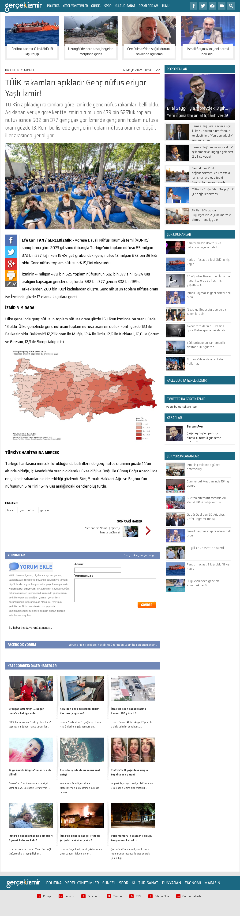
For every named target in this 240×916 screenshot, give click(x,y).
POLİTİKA (53, 6)
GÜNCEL (96, 6)
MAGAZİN (212, 883)
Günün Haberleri (192, 896)
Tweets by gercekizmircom (181, 406)
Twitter (117, 896)
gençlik (44, 510)
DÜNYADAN (171, 883)
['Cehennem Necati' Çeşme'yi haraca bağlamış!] (131, 538)
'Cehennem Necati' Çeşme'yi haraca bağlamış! (102, 530)
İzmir (10, 510)
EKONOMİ (193, 883)
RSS (138, 896)
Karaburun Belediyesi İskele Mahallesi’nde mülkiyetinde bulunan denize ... (79, 788)
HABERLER (12, 69)
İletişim (69, 896)
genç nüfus (27, 510)
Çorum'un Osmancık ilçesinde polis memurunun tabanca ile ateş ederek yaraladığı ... (130, 853)
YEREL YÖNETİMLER (75, 6)
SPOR (108, 6)
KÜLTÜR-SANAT (125, 6)
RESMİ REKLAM (148, 6)
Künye (47, 896)
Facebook (93, 896)
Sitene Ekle (161, 896)
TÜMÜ (165, 6)
